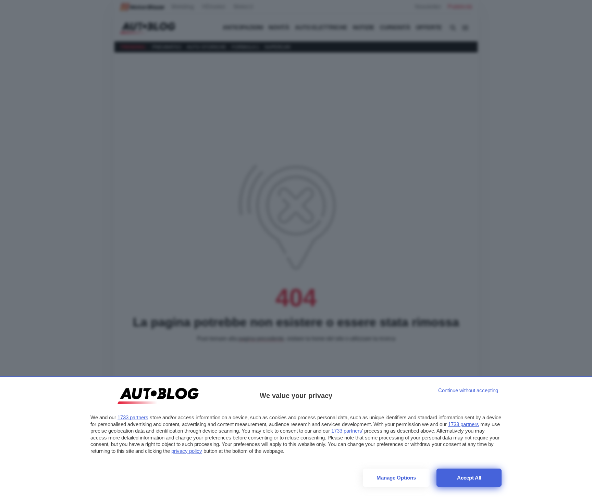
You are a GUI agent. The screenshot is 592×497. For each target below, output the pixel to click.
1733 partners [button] (133, 417)
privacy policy (186, 451)
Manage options (396, 478)
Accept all (469, 478)
